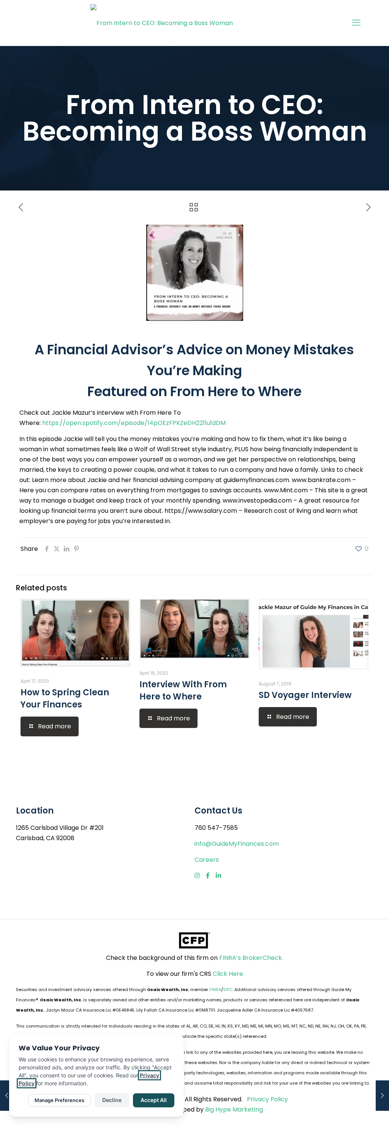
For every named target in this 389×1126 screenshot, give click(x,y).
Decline (112, 1100)
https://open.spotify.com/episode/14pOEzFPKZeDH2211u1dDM (134, 423)
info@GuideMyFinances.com (236, 843)
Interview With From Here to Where (183, 691)
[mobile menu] (356, 22)
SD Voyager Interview (305, 695)
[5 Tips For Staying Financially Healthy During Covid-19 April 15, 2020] (6, 1095)
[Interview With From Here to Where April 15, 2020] (382, 1095)
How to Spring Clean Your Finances (65, 698)
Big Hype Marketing (234, 1109)
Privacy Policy (267, 1099)
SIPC (227, 989)
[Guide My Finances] (161, 23)
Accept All (154, 1100)
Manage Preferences (59, 1100)
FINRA (215, 989)
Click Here (228, 973)
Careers (206, 859)
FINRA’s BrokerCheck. (251, 957)
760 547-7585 (216, 827)
